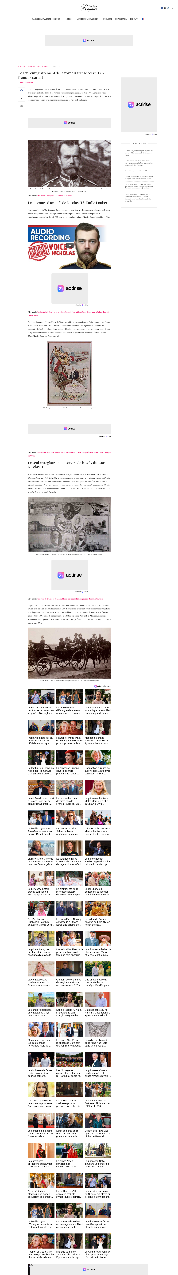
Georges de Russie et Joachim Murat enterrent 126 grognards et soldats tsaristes (70, 598)
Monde (69, 19)
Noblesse (107, 19)
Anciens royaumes (33, 66)
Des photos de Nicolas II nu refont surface (54, 195)
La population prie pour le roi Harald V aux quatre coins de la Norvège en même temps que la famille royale (139, 163)
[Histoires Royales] (89, 8)
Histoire (44, 66)
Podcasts (134, 19)
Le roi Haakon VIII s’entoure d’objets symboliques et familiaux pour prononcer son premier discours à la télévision (139, 186)
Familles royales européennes (46, 19)
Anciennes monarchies (87, 19)
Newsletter (121, 19)
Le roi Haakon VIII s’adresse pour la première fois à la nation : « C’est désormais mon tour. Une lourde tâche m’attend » (138, 197)
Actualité (22, 66)
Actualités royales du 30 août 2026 (136, 171)
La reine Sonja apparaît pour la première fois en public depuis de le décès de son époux (139, 152)
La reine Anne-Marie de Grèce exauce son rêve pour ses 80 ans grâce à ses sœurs (139, 177)
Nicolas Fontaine (26, 83)
